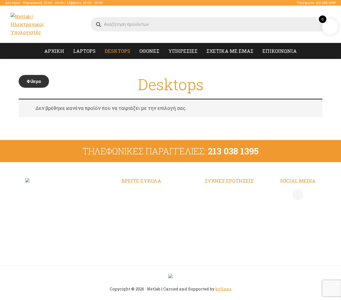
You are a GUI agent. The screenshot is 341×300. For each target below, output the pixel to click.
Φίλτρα (34, 81)
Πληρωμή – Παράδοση (230, 214)
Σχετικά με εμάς (140, 224)
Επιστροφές (218, 224)
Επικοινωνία (136, 235)
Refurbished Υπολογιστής (151, 203)
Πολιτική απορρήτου (229, 203)
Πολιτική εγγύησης (227, 235)
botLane (224, 288)
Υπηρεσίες (133, 214)
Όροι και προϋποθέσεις (231, 193)
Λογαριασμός (137, 193)
